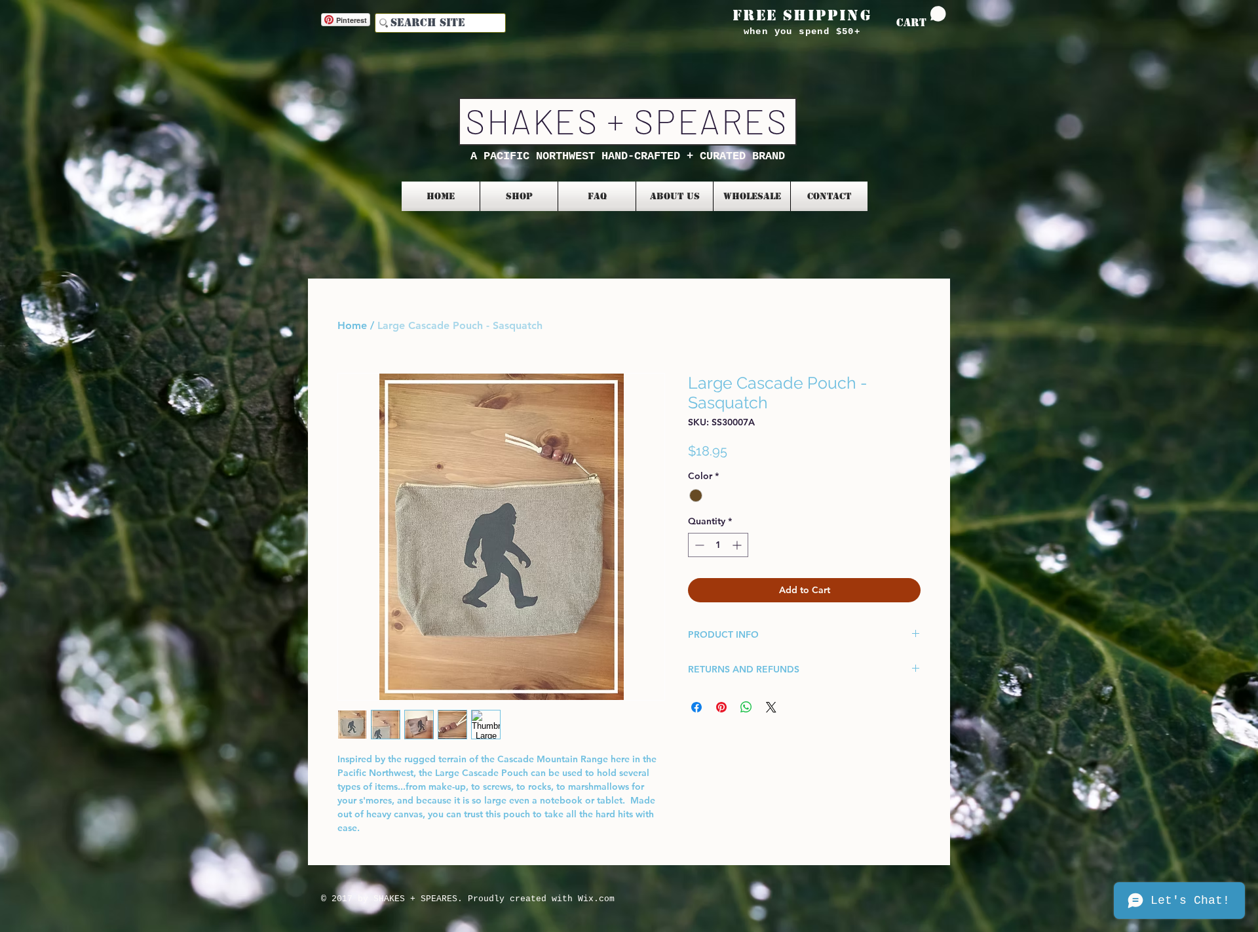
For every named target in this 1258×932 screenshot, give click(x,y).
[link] (921, 17)
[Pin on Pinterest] (721, 707)
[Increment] (738, 545)
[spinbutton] (718, 545)
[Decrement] (698, 545)
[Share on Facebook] (696, 707)
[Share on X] (771, 707)
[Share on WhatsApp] (746, 707)
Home (352, 325)
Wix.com (596, 899)
